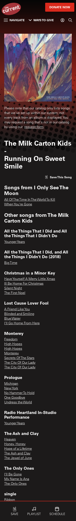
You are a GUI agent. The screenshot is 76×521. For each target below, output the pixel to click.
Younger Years (14, 242)
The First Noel (14, 293)
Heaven (10, 439)
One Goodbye (14, 398)
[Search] (70, 20)
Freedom (11, 339)
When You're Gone (18, 204)
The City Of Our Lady (19, 363)
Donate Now (59, 7)
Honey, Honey (15, 444)
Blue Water (12, 318)
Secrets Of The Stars (19, 358)
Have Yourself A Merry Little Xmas (29, 279)
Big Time (10, 263)
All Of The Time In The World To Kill (29, 200)
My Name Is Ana (16, 479)
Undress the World (18, 402)
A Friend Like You (17, 309)
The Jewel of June (18, 458)
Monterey (11, 353)
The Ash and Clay (17, 453)
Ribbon (9, 500)
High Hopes (13, 344)
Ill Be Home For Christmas (23, 284)
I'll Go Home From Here (22, 323)
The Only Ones (15, 484)
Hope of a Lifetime (18, 449)
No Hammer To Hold (19, 393)
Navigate (17, 20)
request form (33, 127)
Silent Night (13, 288)
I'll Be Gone (13, 474)
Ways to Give (43, 20)
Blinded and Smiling (19, 314)
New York (11, 388)
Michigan (11, 384)
